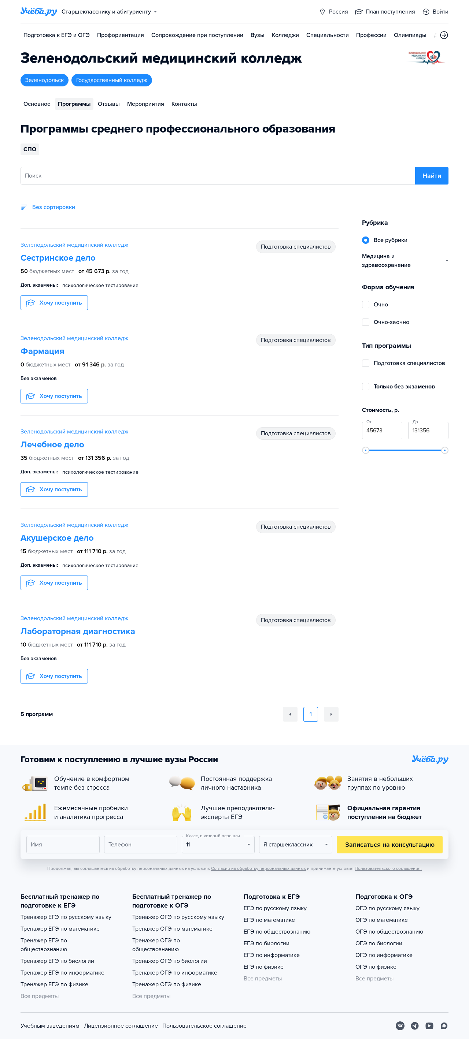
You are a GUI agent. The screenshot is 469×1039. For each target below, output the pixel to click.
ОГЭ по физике (375, 967)
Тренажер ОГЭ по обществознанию (156, 945)
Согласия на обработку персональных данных (258, 868)
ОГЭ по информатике (384, 955)
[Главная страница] (39, 11)
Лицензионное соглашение (121, 1025)
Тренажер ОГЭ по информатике (174, 972)
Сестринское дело (58, 258)
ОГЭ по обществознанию (389, 931)
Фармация (42, 351)
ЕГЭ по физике (264, 967)
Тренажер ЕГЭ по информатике (62, 972)
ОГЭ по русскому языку (387, 908)
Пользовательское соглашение (204, 1025)
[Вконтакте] (400, 1025)
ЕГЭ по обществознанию (277, 931)
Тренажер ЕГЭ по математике (60, 928)
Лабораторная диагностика (78, 631)
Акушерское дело (57, 538)
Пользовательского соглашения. (388, 868)
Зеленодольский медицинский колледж (74, 245)
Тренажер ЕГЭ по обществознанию (44, 945)
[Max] (444, 1025)
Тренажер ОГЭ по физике (166, 984)
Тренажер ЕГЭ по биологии (57, 961)
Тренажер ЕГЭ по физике (54, 984)
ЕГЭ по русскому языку (275, 908)
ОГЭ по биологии (378, 943)
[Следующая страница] (331, 714)
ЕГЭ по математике (269, 920)
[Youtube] (429, 1025)
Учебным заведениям (50, 1025)
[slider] (365, 450)
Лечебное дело (52, 444)
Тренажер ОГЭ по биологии (169, 961)
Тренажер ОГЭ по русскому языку (178, 917)
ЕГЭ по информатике (272, 955)
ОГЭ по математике (381, 920)
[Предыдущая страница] (290, 714)
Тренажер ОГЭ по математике (172, 928)
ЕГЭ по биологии (266, 943)
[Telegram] (414, 1025)
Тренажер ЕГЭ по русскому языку (66, 917)
